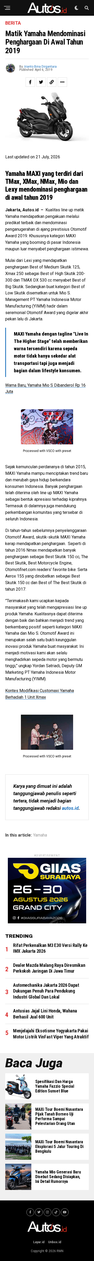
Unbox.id (54, 1242)
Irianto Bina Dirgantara (40, 66)
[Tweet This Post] (41, 82)
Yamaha (40, 835)
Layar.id (38, 1242)
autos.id (70, 808)
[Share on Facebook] (30, 82)
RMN (60, 1251)
